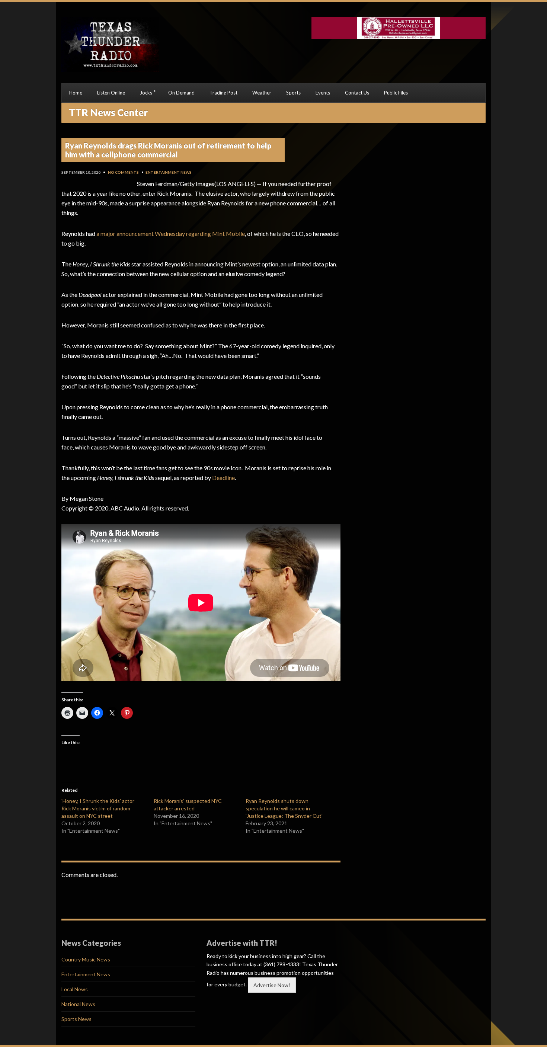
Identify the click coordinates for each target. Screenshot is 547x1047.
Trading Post (223, 93)
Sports (293, 93)
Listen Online (111, 93)
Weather (261, 93)
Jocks (146, 93)
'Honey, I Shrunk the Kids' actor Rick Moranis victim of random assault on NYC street (97, 808)
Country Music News (85, 959)
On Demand (181, 93)
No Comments (123, 172)
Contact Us (357, 93)
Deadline (223, 477)
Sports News (76, 1019)
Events (323, 93)
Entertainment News (168, 172)
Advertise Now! (271, 985)
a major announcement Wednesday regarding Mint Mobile (170, 233)
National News (78, 1004)
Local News (74, 989)
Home (75, 93)
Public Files (396, 93)
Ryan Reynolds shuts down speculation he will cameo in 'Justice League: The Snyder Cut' (284, 808)
